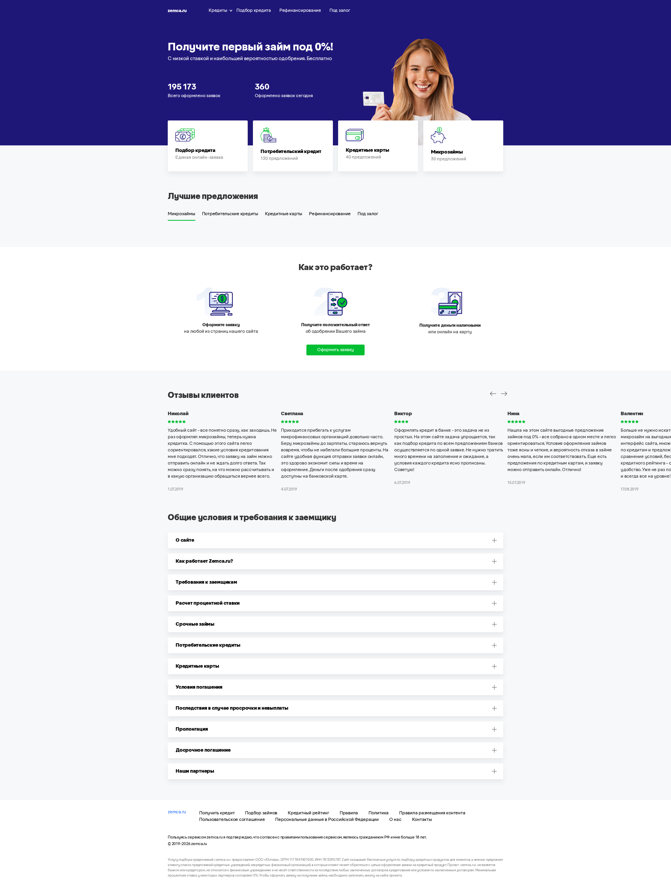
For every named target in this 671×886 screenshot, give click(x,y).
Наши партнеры (195, 771)
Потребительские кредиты (230, 214)
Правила (349, 813)
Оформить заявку (335, 350)
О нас (395, 820)
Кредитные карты (283, 214)
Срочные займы (195, 624)
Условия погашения (199, 687)
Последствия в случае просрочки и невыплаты (232, 708)
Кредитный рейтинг (308, 813)
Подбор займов (261, 813)
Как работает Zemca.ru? (204, 561)
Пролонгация (192, 729)
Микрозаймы (181, 214)
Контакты (422, 820)
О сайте (185, 540)
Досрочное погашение (203, 750)
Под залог (339, 10)
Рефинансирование (300, 10)
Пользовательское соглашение (232, 820)
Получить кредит (217, 813)
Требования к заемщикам (206, 582)
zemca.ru (177, 11)
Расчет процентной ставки (208, 603)
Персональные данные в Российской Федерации (327, 820)
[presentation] (493, 394)
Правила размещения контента (432, 813)
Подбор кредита (253, 10)
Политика (379, 813)
